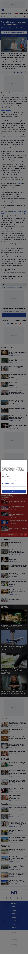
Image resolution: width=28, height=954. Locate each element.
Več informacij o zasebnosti (19, 472)
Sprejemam (14, 491)
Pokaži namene (14, 487)
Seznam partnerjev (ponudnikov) (8, 483)
